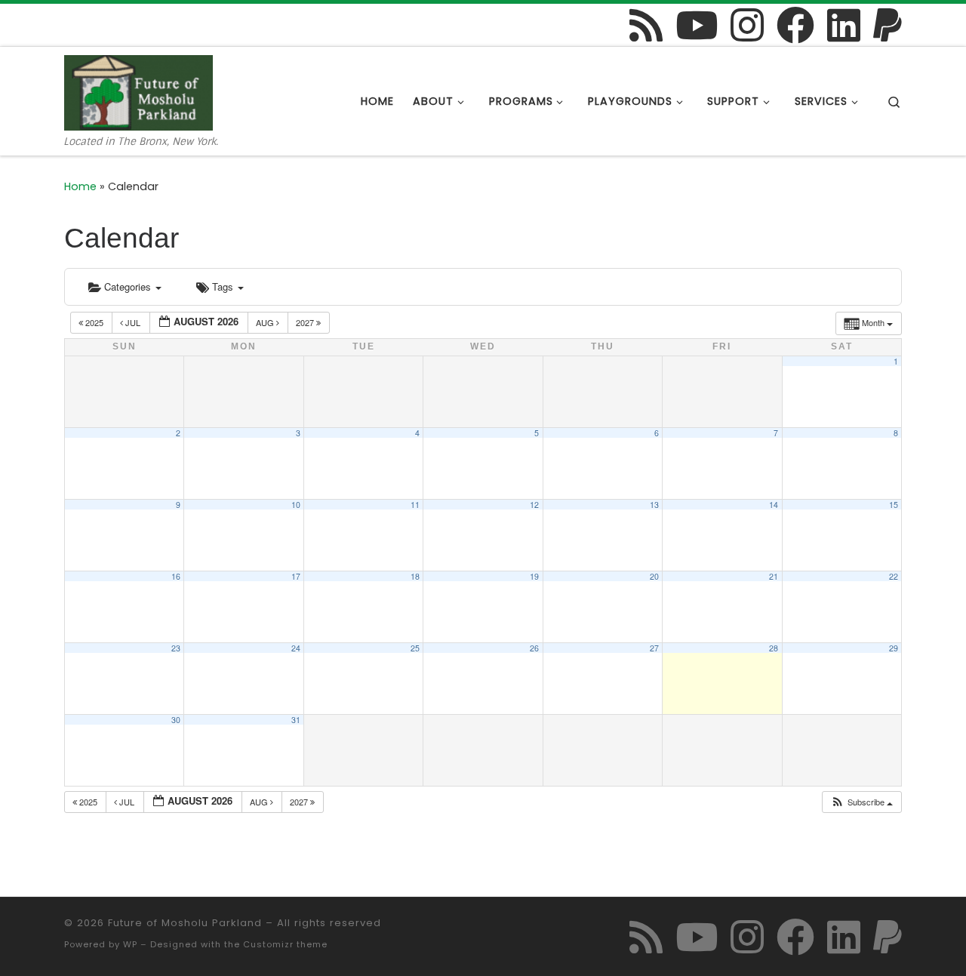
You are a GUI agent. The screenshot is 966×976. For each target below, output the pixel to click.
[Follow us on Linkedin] (843, 25)
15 (893, 504)
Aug (266, 322)
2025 (94, 322)
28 (773, 648)
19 (534, 576)
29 (893, 648)
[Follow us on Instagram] (747, 25)
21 (773, 576)
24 (295, 648)
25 (415, 648)
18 (415, 576)
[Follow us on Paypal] (887, 25)
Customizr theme (285, 944)
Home (80, 186)
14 (773, 504)
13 (654, 504)
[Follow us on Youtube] (696, 25)
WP (130, 944)
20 (654, 576)
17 (295, 576)
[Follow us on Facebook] (795, 25)
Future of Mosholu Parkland (185, 923)
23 (175, 648)
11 (415, 504)
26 (534, 648)
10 (295, 504)
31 (295, 719)
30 (175, 719)
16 (175, 576)
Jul (133, 322)
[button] (861, 802)
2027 (306, 322)
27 (654, 648)
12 (534, 504)
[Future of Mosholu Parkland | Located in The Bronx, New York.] (138, 91)
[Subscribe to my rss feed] (646, 25)
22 (893, 576)
